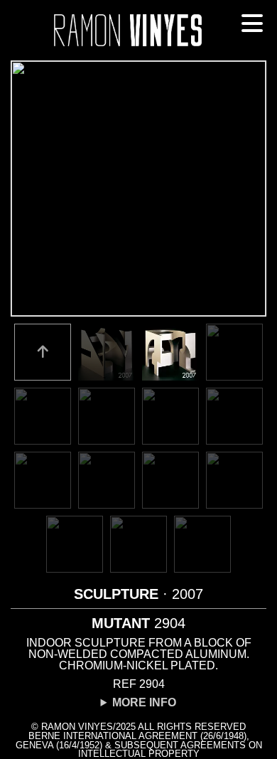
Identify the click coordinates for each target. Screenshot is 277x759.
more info (144, 702)
